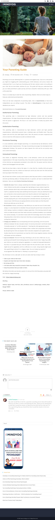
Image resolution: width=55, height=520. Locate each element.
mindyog (7, 74)
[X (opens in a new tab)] (45, 1)
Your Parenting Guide (30, 22)
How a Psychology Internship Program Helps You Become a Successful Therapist (21, 497)
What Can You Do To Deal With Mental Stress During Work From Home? (27, 360)
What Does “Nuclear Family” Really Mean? (12, 500)
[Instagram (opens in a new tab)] (50, 1)
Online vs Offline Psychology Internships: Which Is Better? (16, 478)
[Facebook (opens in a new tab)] (48, 1)
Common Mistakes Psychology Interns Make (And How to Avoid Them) (10, 347)
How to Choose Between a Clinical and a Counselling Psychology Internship (20, 491)
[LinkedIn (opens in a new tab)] (53, 1)
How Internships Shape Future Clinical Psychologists (15, 481)
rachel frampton (13, 399)
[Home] (20, 22)
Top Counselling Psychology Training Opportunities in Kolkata (17, 488)
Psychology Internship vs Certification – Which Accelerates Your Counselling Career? (22, 494)
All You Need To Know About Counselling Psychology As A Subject (44, 360)
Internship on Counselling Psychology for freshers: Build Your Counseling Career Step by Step (24, 475)
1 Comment (35, 74)
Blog (27, 74)
